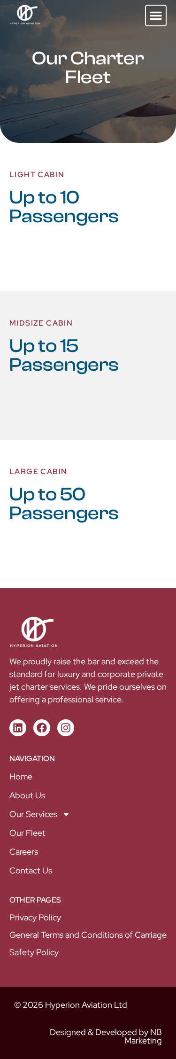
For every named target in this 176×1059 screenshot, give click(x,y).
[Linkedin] (17, 727)
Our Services (33, 814)
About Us (27, 795)
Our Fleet (27, 832)
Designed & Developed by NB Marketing (106, 1036)
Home (20, 776)
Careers (23, 851)
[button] (156, 15)
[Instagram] (65, 727)
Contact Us (30, 870)
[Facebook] (41, 727)
